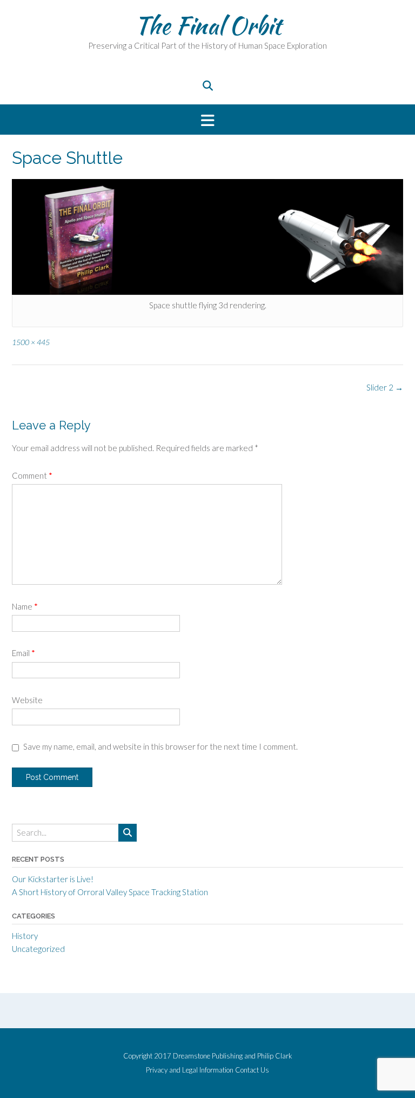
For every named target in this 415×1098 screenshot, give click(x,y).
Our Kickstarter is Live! (52, 879)
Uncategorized (38, 949)
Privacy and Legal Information (189, 1070)
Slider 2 (384, 387)
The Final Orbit (208, 25)
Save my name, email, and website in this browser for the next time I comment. (160, 746)
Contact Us (252, 1070)
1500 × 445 (31, 342)
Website (27, 700)
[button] (207, 119)
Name (25, 606)
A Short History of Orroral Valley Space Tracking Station (110, 892)
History (25, 936)
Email (23, 653)
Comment (32, 475)
